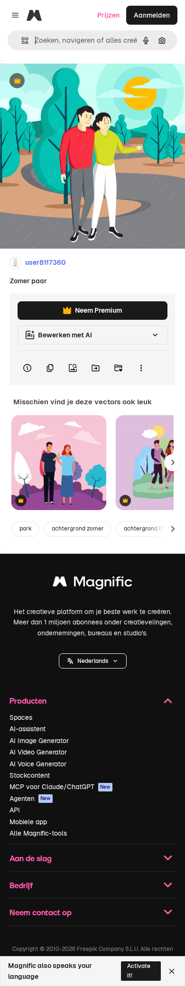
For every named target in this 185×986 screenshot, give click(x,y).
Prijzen (108, 15)
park (25, 528)
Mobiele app (28, 822)
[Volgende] (172, 462)
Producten (27, 701)
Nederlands (92, 661)
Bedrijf (21, 885)
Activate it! (138, 970)
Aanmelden (152, 15)
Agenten (30, 798)
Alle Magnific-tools (38, 833)
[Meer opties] (140, 367)
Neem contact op (40, 912)
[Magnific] (92, 584)
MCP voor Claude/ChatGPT (60, 786)
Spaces (20, 717)
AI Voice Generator (37, 764)
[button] (93, 661)
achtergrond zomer (78, 528)
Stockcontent (29, 775)
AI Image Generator (39, 740)
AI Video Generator (38, 752)
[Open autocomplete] (21, 40)
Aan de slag (30, 858)
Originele (62, 81)
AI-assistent (27, 729)
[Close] (171, 971)
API (14, 810)
